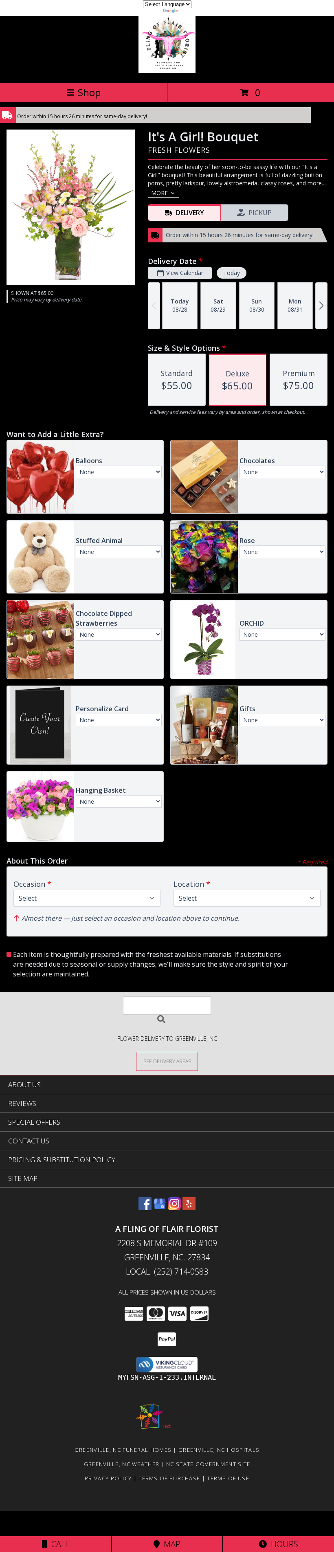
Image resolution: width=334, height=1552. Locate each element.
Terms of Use (228, 1478)
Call (58, 1544)
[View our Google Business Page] (159, 1207)
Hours (282, 1544)
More (159, 193)
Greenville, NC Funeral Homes (123, 1449)
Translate (191, 12)
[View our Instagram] (174, 1207)
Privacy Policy (108, 1478)
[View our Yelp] (189, 1207)
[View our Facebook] (145, 1207)
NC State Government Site (208, 1464)
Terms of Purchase (169, 1478)
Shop (89, 92)
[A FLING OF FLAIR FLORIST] (167, 71)
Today (231, 273)
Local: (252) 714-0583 (167, 1271)
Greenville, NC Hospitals (218, 1449)
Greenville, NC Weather (122, 1464)
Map (170, 1544)
